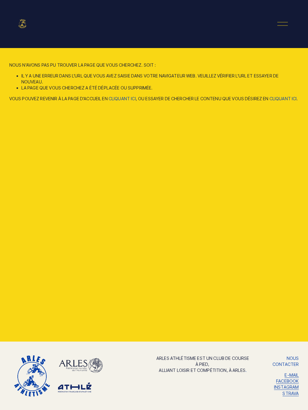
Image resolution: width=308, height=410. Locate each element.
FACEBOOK (287, 381)
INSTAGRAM (286, 387)
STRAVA (290, 393)
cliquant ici (122, 98)
